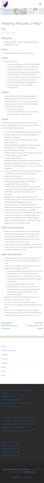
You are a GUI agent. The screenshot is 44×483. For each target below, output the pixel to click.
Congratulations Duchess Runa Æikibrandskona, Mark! (19, 421)
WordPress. (29, 477)
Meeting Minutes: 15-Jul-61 (10, 445)
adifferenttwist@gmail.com (29, 189)
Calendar (5, 354)
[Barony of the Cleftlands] (5, 4)
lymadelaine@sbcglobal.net (22, 202)
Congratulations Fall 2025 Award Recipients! (15, 430)
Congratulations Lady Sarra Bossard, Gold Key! (16, 403)
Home (4, 346)
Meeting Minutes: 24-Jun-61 (10, 452)
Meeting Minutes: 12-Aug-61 (10, 442)
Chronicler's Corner (9, 33)
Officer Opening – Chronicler (10, 399)
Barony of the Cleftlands (12, 10)
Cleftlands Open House (9, 396)
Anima (21, 477)
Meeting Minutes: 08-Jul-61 (10, 448)
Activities (4, 363)
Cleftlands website (30, 104)
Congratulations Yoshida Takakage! (13, 427)
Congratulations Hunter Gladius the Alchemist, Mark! (18, 424)
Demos (4, 371)
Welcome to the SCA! (8, 350)
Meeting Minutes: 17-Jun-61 (10, 455)
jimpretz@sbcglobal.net (14, 158)
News (3, 375)
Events (4, 367)
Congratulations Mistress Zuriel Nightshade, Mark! (17, 417)
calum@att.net (32, 135)
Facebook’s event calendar (14, 106)
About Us (5, 359)
